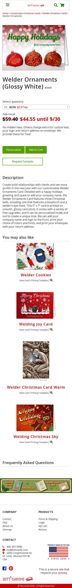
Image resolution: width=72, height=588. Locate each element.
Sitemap (7, 529)
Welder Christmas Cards (54, 13)
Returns (43, 529)
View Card (24, 280)
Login (42, 522)
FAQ (5, 522)
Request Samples (22, 161)
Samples (44, 280)
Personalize (13, 150)
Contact (7, 519)
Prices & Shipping (48, 519)
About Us (8, 526)
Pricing (34, 280)
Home (6, 13)
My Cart (43, 526)
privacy (62, 573)
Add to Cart (36, 150)
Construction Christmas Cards (25, 13)
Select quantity (13, 101)
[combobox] (36, 107)
